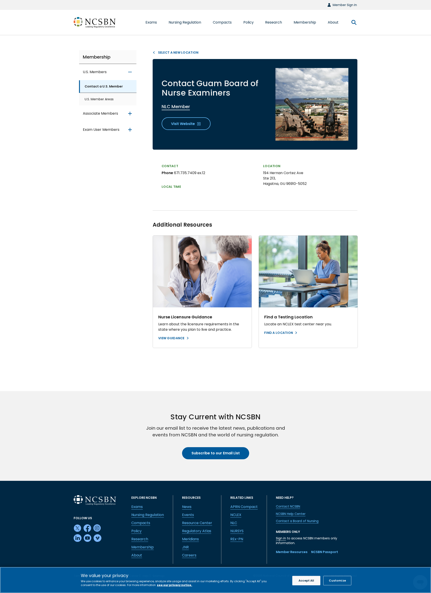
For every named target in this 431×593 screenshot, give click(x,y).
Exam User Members (101, 129)
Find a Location (278, 332)
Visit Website (183, 123)
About (136, 555)
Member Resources (292, 552)
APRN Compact (244, 506)
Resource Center (197, 522)
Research (139, 539)
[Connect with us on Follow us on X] (78, 528)
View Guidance (171, 338)
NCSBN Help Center (291, 514)
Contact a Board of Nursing (297, 521)
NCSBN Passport (324, 552)
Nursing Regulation (147, 514)
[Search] (353, 22)
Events (188, 514)
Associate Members (100, 113)
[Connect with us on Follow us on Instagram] (97, 528)
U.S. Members (95, 72)
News (186, 506)
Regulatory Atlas (196, 531)
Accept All (306, 580)
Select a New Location (177, 52)
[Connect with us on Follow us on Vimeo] (97, 538)
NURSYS (237, 531)
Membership (96, 57)
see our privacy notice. (174, 585)
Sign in (281, 538)
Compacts (140, 522)
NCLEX (235, 514)
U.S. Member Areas (99, 99)
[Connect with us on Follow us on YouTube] (88, 538)
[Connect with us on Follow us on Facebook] (88, 528)
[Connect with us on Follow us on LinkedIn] (78, 538)
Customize (337, 580)
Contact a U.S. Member (104, 86)
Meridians (190, 539)
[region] (215, 580)
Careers (189, 555)
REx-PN (236, 539)
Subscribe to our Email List (215, 453)
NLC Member (176, 106)
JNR (185, 547)
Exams (137, 506)
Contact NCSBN (288, 506)
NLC (233, 522)
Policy (136, 531)
